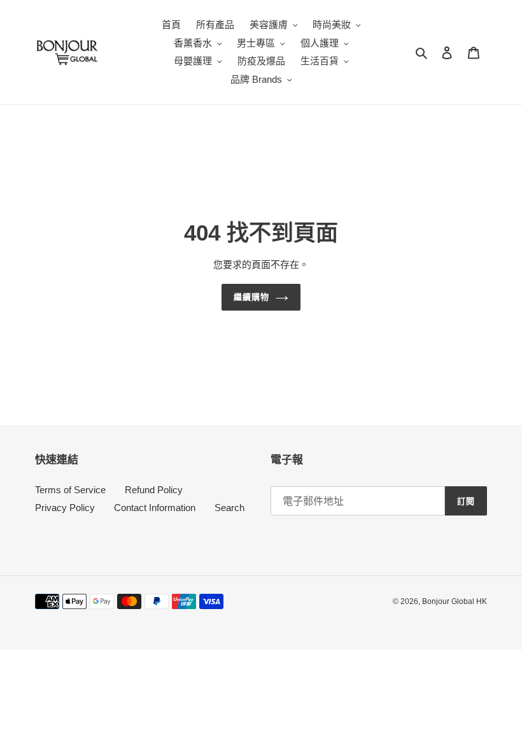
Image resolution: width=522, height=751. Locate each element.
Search (229, 507)
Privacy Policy (65, 507)
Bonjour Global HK (454, 601)
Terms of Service (70, 489)
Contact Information (154, 507)
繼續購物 (251, 297)
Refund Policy (154, 489)
